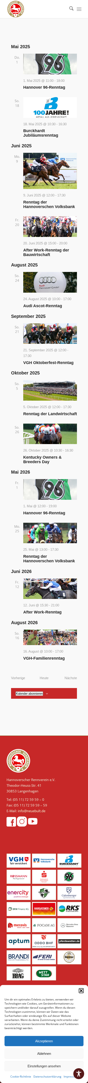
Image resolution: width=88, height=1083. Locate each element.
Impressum (71, 1076)
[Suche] (69, 9)
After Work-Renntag (42, 612)
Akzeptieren (44, 1041)
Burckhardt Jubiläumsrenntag (40, 133)
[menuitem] (69, 9)
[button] (81, 990)
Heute (44, 678)
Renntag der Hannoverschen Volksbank (49, 204)
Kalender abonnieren (29, 693)
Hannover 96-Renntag (44, 87)
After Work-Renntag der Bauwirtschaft (46, 252)
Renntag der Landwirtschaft (50, 414)
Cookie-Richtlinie (20, 1076)
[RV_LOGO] (36, 9)
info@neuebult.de (31, 811)
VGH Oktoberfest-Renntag (48, 362)
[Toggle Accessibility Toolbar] (79, 1074)
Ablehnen (44, 1053)
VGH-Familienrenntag (44, 658)
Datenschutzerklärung (47, 1076)
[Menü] (79, 9)
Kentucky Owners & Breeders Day (42, 459)
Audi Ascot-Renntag (42, 306)
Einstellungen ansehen (44, 1066)
